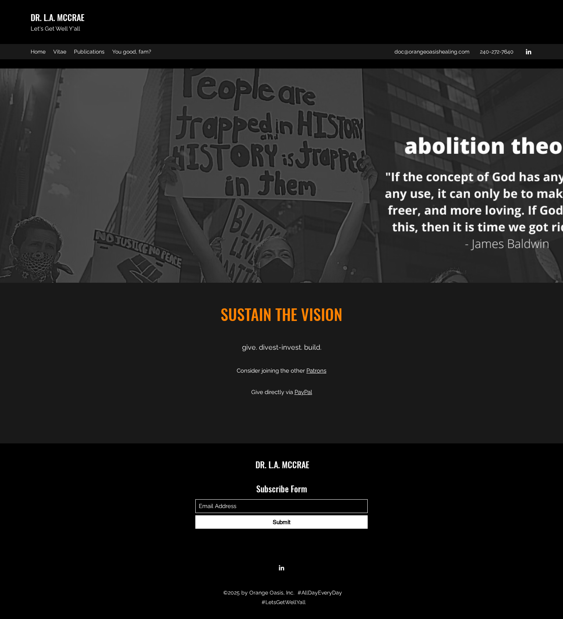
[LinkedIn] (528, 51)
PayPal (303, 392)
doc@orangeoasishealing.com (432, 52)
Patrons (316, 370)
